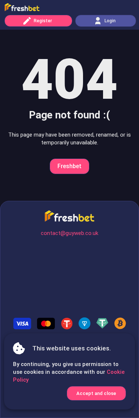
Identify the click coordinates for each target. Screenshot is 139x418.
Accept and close (96, 393)
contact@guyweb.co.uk (69, 233)
